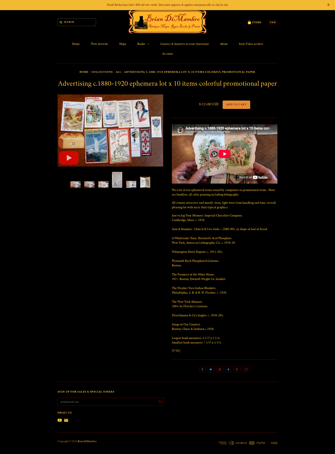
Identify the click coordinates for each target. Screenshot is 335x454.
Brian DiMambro (87, 441)
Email (246, 369)
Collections (102, 72)
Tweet (210, 369)
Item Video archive (251, 44)
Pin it (220, 369)
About (224, 44)
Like (202, 369)
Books (141, 44)
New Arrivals (99, 44)
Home (76, 44)
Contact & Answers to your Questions (184, 44)
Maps (122, 44)
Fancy (228, 369)
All (118, 72)
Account (167, 54)
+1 (237, 369)
